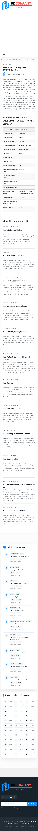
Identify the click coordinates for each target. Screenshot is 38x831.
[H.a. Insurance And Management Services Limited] (6, 635)
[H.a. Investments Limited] (6, 651)
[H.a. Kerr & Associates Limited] (6, 664)
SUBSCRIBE (31, 804)
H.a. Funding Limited (16, 597)
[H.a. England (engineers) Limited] (6, 554)
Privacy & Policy (8, 827)
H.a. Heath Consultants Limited (19, 624)
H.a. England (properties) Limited (19, 570)
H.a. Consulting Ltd (10, 459)
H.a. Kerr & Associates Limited (19, 666)
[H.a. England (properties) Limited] (6, 568)
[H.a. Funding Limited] (6, 595)
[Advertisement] (19, 31)
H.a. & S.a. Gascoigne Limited (15, 281)
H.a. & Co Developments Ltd (14, 255)
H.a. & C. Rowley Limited (12, 230)
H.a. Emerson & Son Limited (14, 510)
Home (2, 59)
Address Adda (26, 824)
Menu (4, 54)
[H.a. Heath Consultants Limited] (6, 622)
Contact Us (31, 827)
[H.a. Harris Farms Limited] (6, 608)
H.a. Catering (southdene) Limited (16, 433)
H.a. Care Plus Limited (12, 408)
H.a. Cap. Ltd (8, 383)
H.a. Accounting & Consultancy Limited (18, 306)
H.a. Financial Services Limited (19, 583)
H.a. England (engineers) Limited (19, 556)
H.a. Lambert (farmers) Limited (19, 680)
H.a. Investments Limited (17, 653)
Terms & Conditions (20, 827)
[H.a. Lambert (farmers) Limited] (6, 678)
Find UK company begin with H (13, 59)
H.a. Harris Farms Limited (17, 610)
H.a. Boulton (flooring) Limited (15, 331)
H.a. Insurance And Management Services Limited (19, 638)
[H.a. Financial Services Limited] (6, 581)
